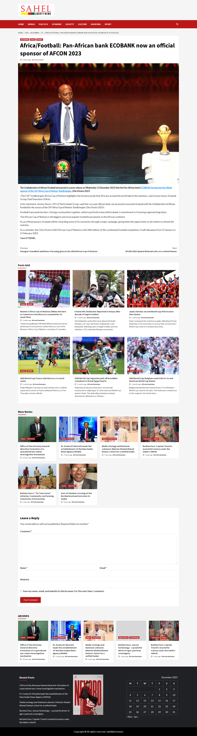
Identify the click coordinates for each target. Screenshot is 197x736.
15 (159, 700)
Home (33, 39)
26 (137, 712)
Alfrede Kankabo (38, 60)
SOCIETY (70, 24)
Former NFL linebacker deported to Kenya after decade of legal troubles (97, 313)
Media (70, 439)
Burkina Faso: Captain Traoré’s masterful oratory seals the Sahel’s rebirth (157, 449)
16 (166, 700)
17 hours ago (68, 455)
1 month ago (81, 318)
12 (137, 700)
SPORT (108, 24)
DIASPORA (96, 24)
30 (166, 712)
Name (23, 568)
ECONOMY (57, 24)
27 (145, 712)
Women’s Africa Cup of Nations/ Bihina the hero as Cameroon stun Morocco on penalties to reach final (43, 314)
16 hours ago (27, 458)
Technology (134, 638)
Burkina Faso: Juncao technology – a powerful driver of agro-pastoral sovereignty (130, 648)
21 (152, 706)
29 (159, 712)
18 (130, 706)
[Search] (177, 24)
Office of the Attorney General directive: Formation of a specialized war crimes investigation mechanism (35, 450)
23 (166, 706)
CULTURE (82, 24)
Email (103, 568)
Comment (26, 531)
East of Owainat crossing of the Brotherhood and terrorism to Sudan (76, 496)
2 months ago (27, 384)
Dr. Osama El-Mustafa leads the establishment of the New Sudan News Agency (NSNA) (77, 449)
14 (152, 700)
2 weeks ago (27, 320)
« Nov (129, 716)
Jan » (136, 716)
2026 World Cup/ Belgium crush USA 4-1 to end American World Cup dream (151, 379)
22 (159, 706)
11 (130, 700)
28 (152, 712)
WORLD (31, 24)
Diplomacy (147, 439)
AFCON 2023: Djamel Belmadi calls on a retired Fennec (151, 250)
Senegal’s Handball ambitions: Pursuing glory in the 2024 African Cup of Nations (59, 250)
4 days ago (67, 502)
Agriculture (25, 486)
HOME (21, 24)
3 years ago (27, 60)
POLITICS (43, 24)
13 (145, 700)
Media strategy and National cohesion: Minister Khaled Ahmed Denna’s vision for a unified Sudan (118, 449)
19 (137, 706)
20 (145, 706)
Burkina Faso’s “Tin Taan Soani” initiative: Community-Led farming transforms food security (37, 496)
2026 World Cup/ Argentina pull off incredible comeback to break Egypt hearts (96, 379)
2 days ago (108, 455)
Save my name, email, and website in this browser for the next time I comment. (64, 591)
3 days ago (149, 455)
